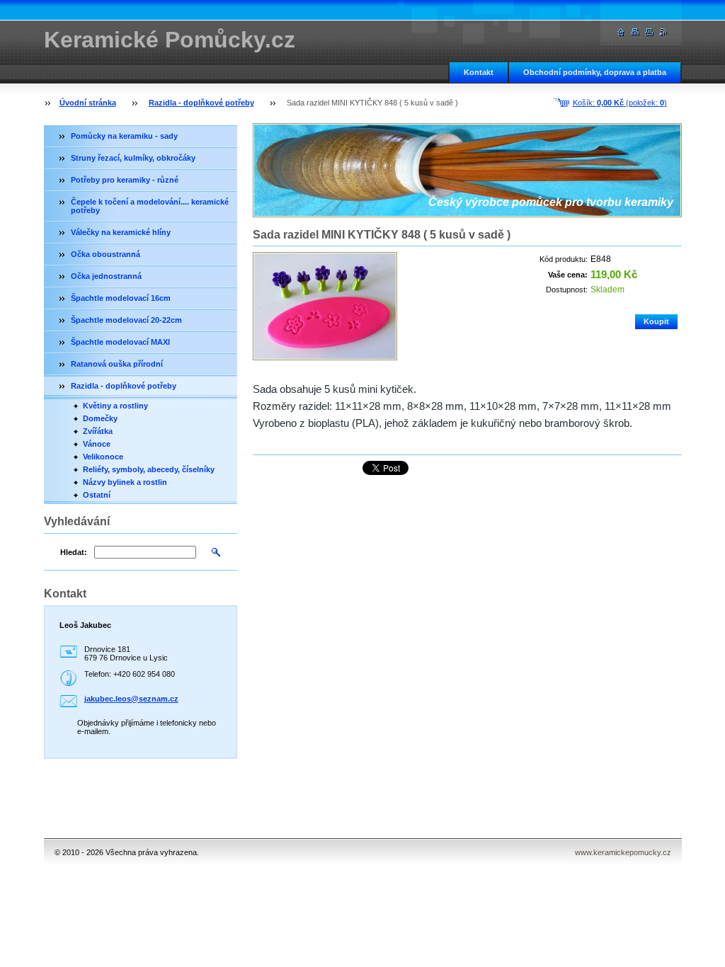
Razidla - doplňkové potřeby (201, 102)
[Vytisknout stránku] (649, 32)
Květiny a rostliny (115, 405)
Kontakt (478, 72)
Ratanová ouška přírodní (117, 364)
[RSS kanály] (663, 32)
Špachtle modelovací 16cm (121, 298)
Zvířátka (98, 431)
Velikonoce (103, 456)
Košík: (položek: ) (620, 102)
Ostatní (96, 495)
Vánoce (96, 444)
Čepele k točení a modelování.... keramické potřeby (150, 206)
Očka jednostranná (106, 276)
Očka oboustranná (105, 254)
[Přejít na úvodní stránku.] (621, 32)
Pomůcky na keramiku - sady (124, 136)
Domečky (100, 418)
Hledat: (73, 552)
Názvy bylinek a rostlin (125, 482)
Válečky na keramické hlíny (121, 232)
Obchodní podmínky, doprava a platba (594, 72)
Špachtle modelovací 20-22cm (126, 320)
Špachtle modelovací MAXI (120, 342)
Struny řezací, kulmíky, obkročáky (133, 158)
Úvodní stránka (87, 102)
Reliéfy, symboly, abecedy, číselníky (149, 469)
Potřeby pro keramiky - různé (124, 180)
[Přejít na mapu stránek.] (635, 32)
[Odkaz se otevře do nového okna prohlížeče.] (325, 306)
